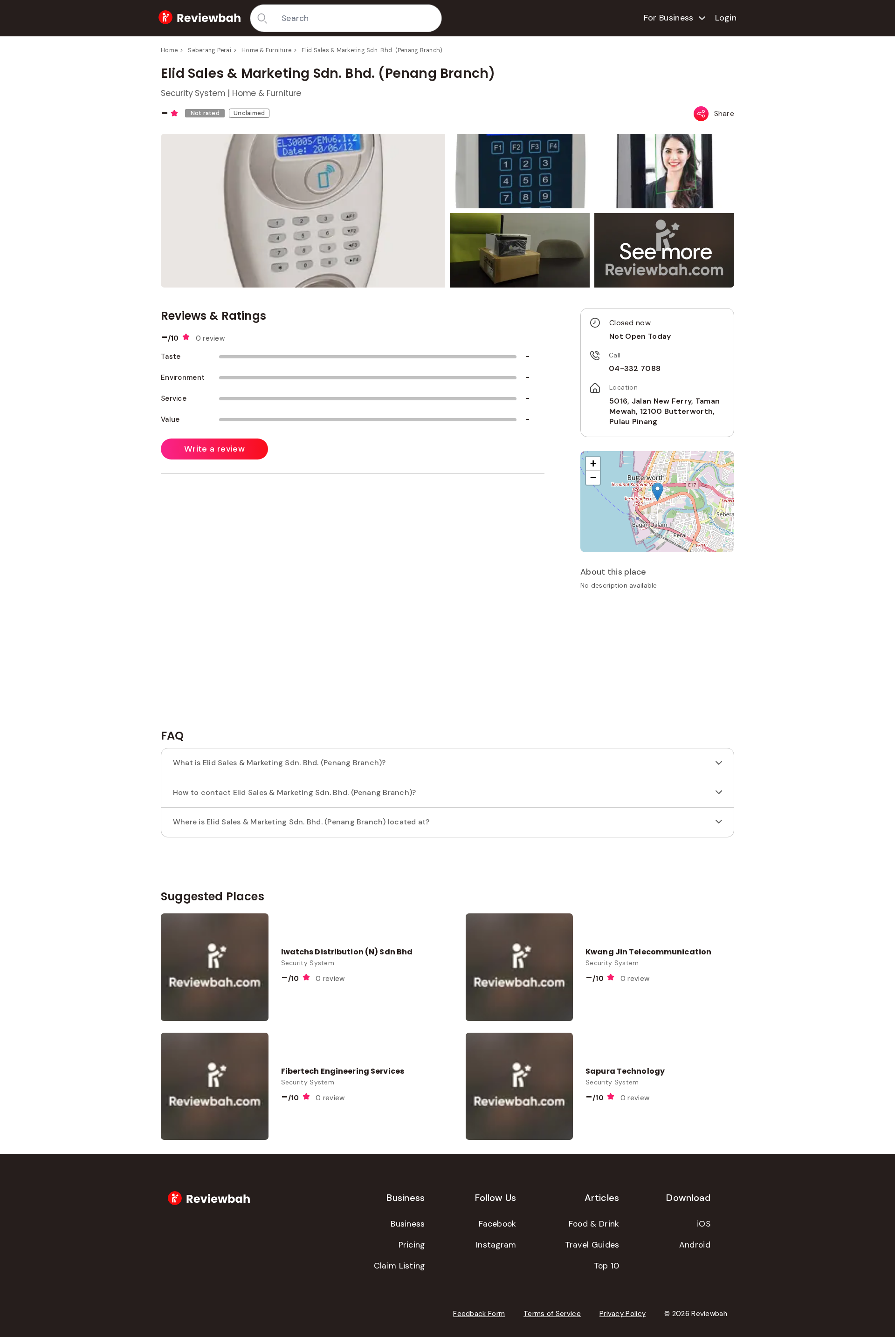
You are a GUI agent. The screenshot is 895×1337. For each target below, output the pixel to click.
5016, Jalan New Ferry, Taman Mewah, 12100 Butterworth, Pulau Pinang (664, 411)
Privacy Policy (622, 1313)
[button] (666, 251)
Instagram (496, 1245)
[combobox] (358, 18)
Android (694, 1245)
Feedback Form (479, 1313)
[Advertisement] (657, 662)
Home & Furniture (266, 50)
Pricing (412, 1245)
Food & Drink (594, 1224)
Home (169, 50)
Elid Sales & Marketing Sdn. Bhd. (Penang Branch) (372, 50)
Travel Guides (592, 1245)
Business (408, 1224)
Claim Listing (399, 1266)
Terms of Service (552, 1313)
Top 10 (607, 1266)
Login (726, 17)
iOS (703, 1224)
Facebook (497, 1224)
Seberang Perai (209, 50)
